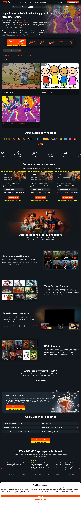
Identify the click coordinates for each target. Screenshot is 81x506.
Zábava (44, 7)
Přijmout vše (40, 496)
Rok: (28, 55)
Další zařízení (32, 326)
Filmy (18, 7)
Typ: (6, 55)
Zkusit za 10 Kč (73, 2)
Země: (17, 55)
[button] (2, 469)
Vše (14, 7)
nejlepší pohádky (23, 22)
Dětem (30, 7)
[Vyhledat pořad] (20, 50)
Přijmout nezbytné (40, 499)
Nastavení (40, 503)
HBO (67, 7)
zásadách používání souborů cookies (12, 493)
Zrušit (6, 59)
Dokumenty (37, 7)
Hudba (61, 7)
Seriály (24, 7)
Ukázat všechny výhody (40, 380)
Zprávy (56, 7)
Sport (50, 7)
